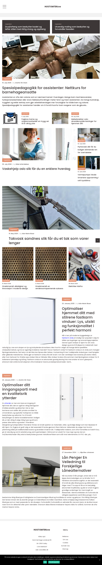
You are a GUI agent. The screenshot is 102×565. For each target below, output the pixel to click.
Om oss (65, 540)
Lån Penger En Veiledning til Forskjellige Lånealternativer (76, 464)
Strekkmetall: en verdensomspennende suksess (49, 287)
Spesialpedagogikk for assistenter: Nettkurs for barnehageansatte (44, 90)
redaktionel (67, 448)
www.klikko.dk (43, 550)
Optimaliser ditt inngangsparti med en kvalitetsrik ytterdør (19, 391)
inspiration (8, 24)
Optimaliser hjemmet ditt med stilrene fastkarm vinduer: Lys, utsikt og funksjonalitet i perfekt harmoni (78, 319)
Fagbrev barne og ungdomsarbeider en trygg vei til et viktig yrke (35, 121)
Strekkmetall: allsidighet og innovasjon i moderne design (15, 287)
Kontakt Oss (65, 546)
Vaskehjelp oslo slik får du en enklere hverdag (36, 169)
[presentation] (98, 240)
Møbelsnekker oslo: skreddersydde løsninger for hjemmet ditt (84, 121)
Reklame (65, 536)
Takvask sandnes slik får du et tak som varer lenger (49, 240)
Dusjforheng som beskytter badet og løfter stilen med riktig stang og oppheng (25, 28)
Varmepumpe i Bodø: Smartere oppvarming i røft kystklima (88, 177)
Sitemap (65, 549)
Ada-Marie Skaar (28, 233)
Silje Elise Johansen (87, 452)
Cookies (65, 543)
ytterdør (7, 403)
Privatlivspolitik (54, 562)
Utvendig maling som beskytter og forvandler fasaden (72, 28)
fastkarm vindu (68, 338)
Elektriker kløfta (75, 286)
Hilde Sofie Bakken (22, 164)
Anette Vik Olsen (21, 82)
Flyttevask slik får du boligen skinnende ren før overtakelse (87, 150)
